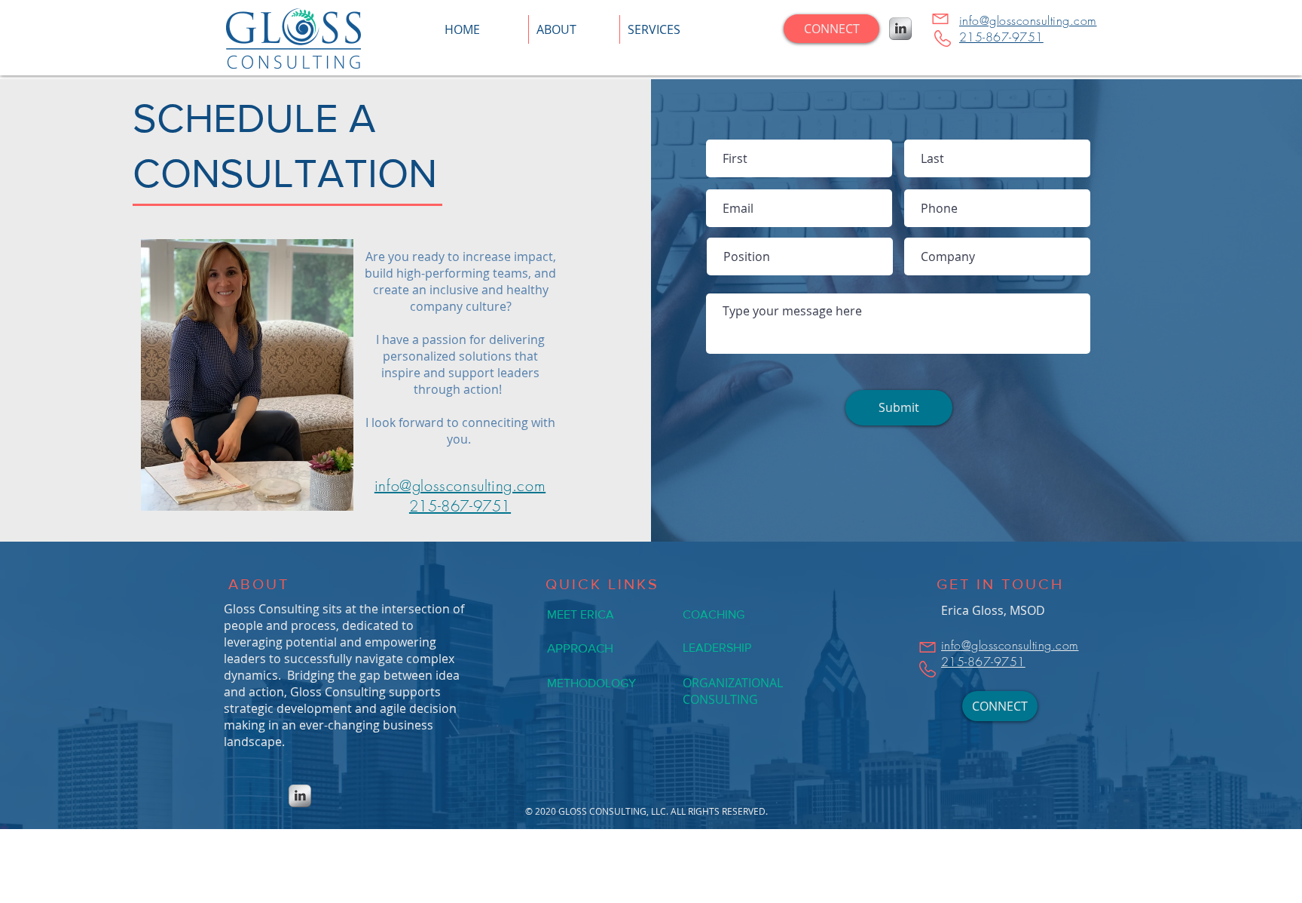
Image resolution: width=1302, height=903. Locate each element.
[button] (665, 29)
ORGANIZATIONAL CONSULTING (733, 691)
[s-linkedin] (900, 28)
